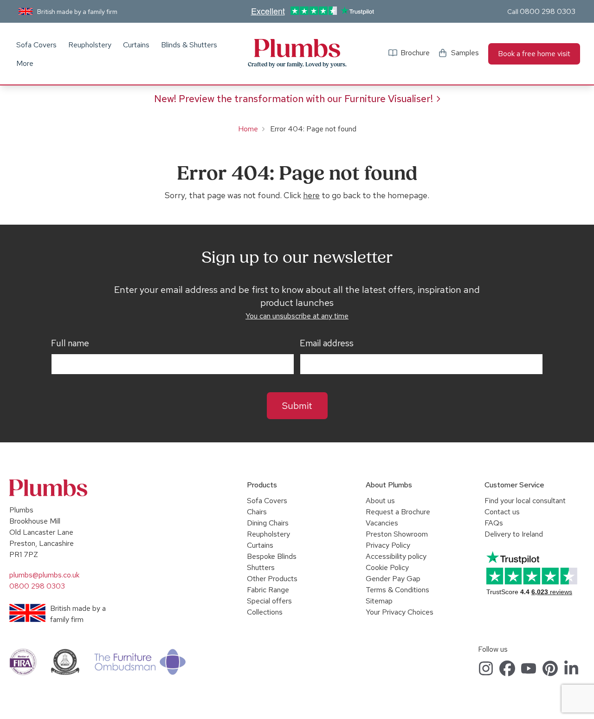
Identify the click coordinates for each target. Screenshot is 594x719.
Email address (327, 343)
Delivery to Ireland (513, 534)
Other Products (272, 578)
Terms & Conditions (397, 590)
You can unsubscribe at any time (297, 316)
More (24, 63)
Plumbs (297, 48)
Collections (265, 612)
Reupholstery (89, 45)
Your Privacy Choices (399, 612)
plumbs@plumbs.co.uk (44, 575)
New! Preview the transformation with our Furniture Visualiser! (293, 98)
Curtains (136, 45)
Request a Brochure (398, 512)
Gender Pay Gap (393, 578)
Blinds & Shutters (189, 45)
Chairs (257, 512)
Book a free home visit (534, 53)
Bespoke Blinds (272, 556)
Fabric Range (268, 590)
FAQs (493, 523)
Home (248, 129)
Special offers (269, 601)
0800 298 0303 (547, 11)
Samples (465, 53)
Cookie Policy (387, 567)
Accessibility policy (396, 556)
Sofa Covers (36, 45)
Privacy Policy (388, 545)
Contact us (502, 512)
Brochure (415, 53)
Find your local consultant (525, 500)
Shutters (261, 567)
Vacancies (382, 523)
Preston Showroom (397, 534)
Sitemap (379, 601)
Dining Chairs (268, 523)
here (311, 195)
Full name (70, 343)
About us (380, 500)
